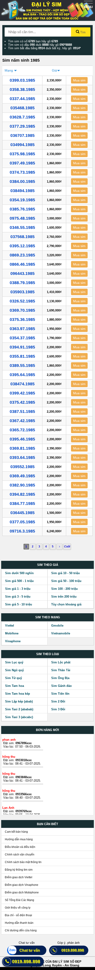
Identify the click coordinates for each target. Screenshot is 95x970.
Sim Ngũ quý (14, 670)
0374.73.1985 (22, 172)
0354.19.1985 (22, 200)
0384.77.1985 (22, 503)
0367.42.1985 (22, 420)
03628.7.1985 (22, 117)
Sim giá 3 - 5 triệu (17, 596)
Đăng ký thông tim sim (19, 869)
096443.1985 (22, 273)
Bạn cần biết (47, 824)
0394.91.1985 (22, 347)
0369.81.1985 (22, 448)
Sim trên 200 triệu (64, 596)
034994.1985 (22, 144)
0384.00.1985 (22, 181)
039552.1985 (22, 466)
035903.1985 (22, 292)
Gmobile (57, 625)
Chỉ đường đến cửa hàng (21, 930)
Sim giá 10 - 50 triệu (65, 573)
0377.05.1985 (22, 522)
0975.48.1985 (22, 218)
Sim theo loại (47, 654)
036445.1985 (22, 512)
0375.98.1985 (22, 154)
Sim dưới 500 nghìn (19, 573)
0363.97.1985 (22, 328)
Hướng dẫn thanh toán (19, 922)
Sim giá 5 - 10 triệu (18, 604)
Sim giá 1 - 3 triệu (17, 588)
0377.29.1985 (22, 126)
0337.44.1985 (22, 98)
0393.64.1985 (22, 457)
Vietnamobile (60, 633)
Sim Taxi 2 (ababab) (19, 709)
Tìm (82, 32)
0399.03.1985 (22, 80)
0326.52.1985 (22, 301)
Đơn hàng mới (47, 730)
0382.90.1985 (22, 485)
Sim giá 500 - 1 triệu (19, 581)
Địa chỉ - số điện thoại (18, 915)
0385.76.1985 (22, 209)
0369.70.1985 (22, 310)
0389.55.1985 (22, 365)
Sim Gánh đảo (61, 686)
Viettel (9, 625)
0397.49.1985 (22, 163)
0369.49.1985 (22, 476)
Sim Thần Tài (60, 670)
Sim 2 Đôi (58, 701)
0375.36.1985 (22, 319)
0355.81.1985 (22, 356)
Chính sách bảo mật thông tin (23, 862)
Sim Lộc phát (60, 662)
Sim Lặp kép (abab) (19, 701)
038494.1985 (22, 190)
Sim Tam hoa (14, 686)
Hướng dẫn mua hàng (19, 839)
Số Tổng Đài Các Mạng (19, 900)
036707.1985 (22, 135)
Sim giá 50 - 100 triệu (66, 581)
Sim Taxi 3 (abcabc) (19, 717)
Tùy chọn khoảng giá (66, 604)
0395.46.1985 (22, 439)
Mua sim (79, 80)
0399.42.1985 (22, 393)
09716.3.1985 (22, 531)
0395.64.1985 (22, 374)
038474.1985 (22, 384)
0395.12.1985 (22, 246)
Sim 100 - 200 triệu (64, 588)
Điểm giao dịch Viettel (18, 877)
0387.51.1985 (22, 411)
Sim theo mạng (47, 617)
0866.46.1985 (22, 264)
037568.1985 (22, 236)
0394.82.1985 (22, 494)
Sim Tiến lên (60, 693)
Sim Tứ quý (13, 678)
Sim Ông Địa (60, 678)
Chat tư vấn (28, 950)
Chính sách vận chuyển (19, 854)
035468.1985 (22, 108)
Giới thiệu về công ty (17, 907)
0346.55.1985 (22, 227)
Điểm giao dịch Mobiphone (22, 892)
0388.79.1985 (22, 282)
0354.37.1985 (22, 338)
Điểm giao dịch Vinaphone (21, 885)
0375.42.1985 (22, 402)
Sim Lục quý (14, 662)
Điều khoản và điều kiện (20, 847)
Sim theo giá (47, 565)
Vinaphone (13, 641)
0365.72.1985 (22, 430)
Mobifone (11, 633)
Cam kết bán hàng (16, 831)
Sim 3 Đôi (58, 709)
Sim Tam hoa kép (17, 693)
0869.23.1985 (22, 255)
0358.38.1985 (22, 89)
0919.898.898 (71, 950)
